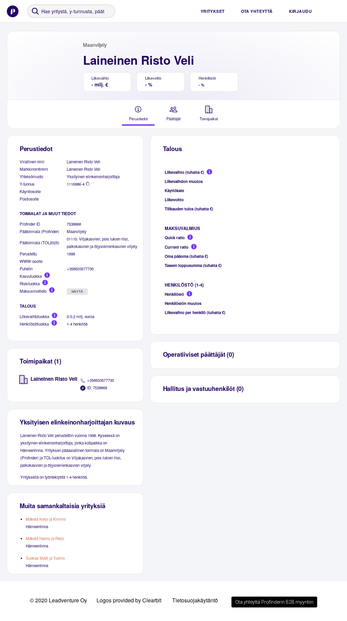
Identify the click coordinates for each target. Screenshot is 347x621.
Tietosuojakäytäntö (195, 600)
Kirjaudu (300, 11)
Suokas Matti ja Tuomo (45, 558)
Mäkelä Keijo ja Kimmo (46, 519)
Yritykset (213, 11)
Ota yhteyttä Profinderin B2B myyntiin (274, 602)
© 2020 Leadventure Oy (58, 600)
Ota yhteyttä (257, 11)
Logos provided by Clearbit (129, 600)
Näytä (77, 291)
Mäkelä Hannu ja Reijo (45, 538)
